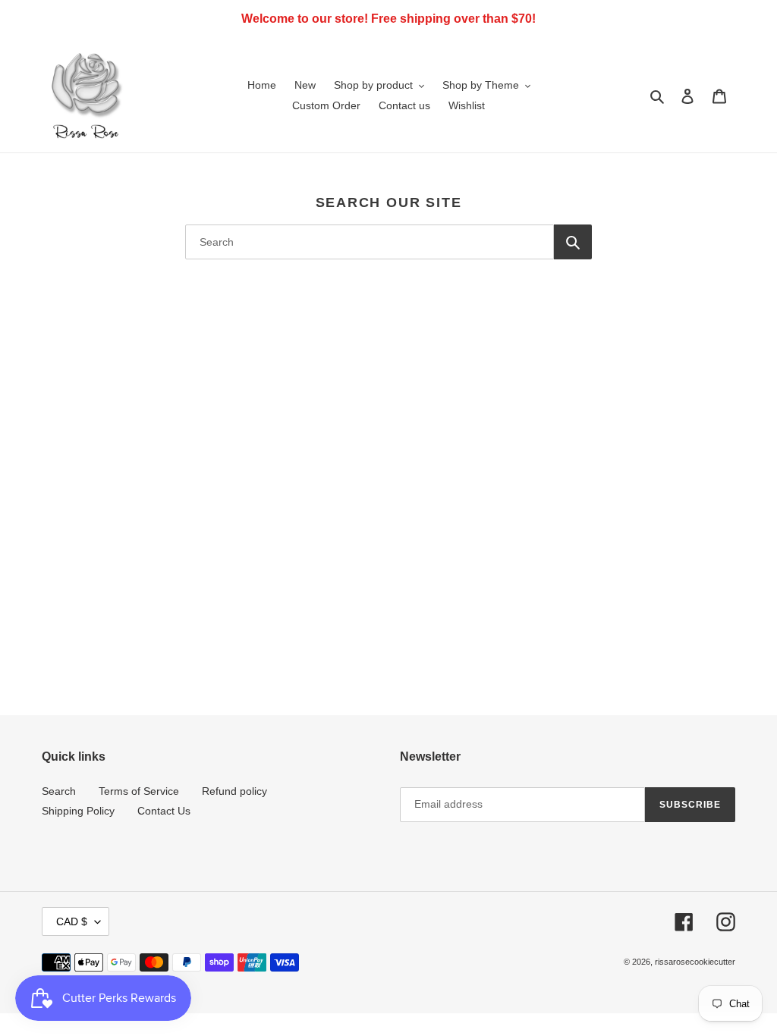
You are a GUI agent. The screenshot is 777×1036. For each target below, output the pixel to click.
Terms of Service (139, 791)
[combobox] (369, 241)
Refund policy (234, 791)
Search (59, 791)
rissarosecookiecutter (695, 961)
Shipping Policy (78, 811)
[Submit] (573, 241)
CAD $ (71, 921)
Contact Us (163, 811)
